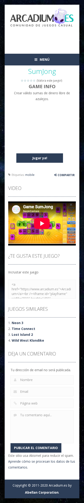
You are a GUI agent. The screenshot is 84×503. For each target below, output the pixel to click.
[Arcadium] (42, 18)
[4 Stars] (31, 80)
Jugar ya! (39, 158)
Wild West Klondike (28, 340)
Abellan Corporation (42, 492)
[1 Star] (22, 80)
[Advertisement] (46, 38)
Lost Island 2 (22, 334)
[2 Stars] (25, 80)
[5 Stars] (34, 80)
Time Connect (23, 328)
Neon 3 (17, 323)
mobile (30, 175)
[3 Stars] (28, 80)
